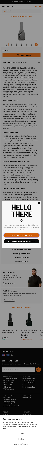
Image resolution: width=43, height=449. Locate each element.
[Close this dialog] (38, 203)
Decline (21, 439)
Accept (21, 434)
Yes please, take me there (21, 235)
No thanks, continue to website (21, 241)
